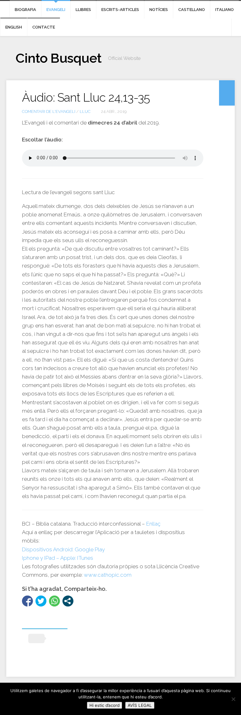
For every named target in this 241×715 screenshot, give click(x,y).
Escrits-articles (120, 9)
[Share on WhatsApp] (54, 601)
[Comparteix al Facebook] (27, 601)
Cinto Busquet (59, 58)
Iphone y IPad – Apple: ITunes (57, 558)
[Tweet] (40, 601)
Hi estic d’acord (104, 705)
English (13, 27)
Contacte (43, 27)
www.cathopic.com (107, 575)
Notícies (158, 9)
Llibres (83, 9)
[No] (233, 699)
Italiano (224, 9)
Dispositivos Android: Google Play (63, 549)
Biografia (25, 9)
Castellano (191, 9)
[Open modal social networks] (67, 601)
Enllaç (153, 524)
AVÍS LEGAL (140, 705)
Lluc (85, 111)
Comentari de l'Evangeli (48, 111)
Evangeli (55, 9)
